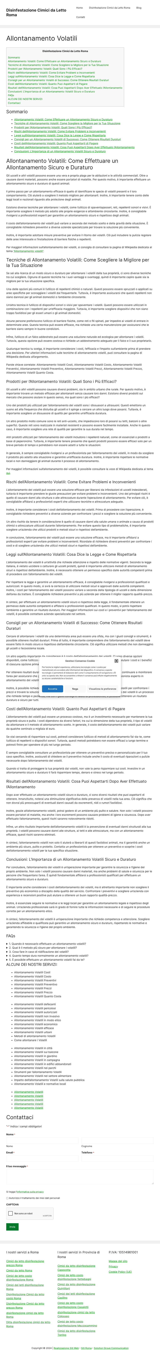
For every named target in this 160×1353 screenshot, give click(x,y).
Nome (9, 1146)
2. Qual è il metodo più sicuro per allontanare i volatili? (43, 947)
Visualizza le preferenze (102, 688)
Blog (138, 7)
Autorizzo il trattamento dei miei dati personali (34, 1198)
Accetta (52, 688)
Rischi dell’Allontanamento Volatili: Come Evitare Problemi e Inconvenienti (51, 72)
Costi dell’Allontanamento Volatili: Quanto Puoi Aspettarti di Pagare (47, 83)
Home (79, 7)
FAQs (11, 95)
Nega (75, 688)
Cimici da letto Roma (19, 1270)
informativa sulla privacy (30, 1191)
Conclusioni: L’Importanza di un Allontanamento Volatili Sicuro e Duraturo (51, 91)
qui (8, 473)
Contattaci (14, 102)
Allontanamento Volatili (28, 1091)
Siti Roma (86, 1348)
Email (10, 1152)
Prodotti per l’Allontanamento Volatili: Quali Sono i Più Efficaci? (45, 68)
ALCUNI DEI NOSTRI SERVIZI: (25, 99)
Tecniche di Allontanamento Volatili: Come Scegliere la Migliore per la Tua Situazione (58, 65)
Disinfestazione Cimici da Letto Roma (109, 7)
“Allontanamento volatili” (28, 251)
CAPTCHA (12, 1204)
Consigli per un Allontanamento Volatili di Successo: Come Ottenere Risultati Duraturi (58, 80)
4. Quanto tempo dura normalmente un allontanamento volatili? (48, 955)
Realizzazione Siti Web (66, 1348)
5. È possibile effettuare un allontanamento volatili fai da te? (47, 959)
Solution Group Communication (111, 1348)
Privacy (113, 1266)
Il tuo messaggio (17, 1166)
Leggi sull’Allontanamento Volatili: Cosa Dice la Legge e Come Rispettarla (51, 76)
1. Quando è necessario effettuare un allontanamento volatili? (47, 943)
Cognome (86, 1146)
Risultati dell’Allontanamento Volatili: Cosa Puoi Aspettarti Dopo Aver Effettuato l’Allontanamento (65, 87)
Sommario (14, 57)
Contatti (80, 17)
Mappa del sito (118, 1261)
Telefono (87, 1152)
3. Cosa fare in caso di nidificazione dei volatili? (39, 951)
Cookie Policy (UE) (120, 1271)
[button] (116, 661)
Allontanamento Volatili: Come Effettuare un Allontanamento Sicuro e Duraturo (54, 61)
